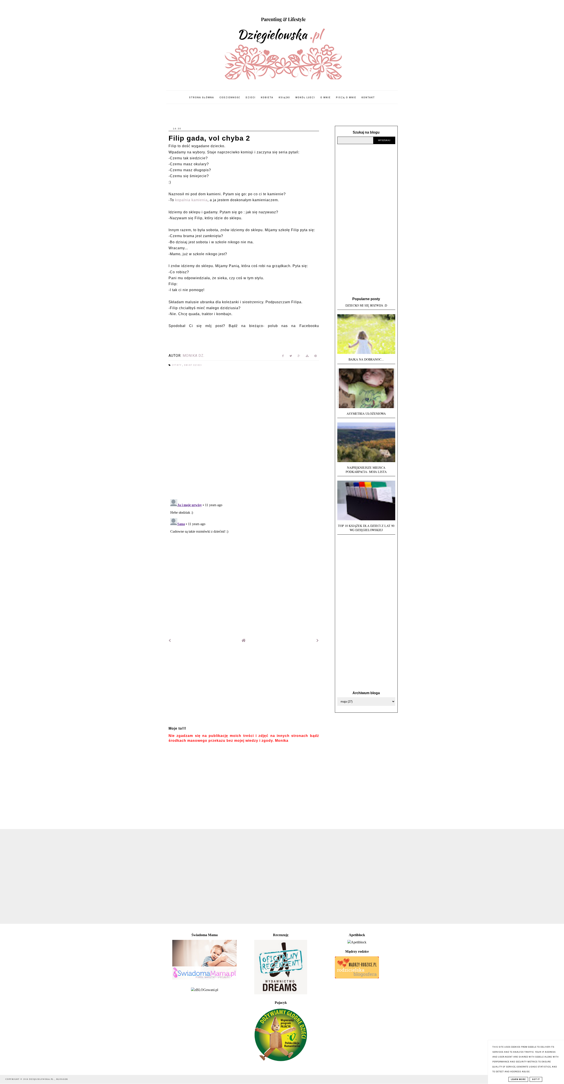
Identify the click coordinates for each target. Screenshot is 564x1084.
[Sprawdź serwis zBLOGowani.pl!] (204, 990)
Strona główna (201, 97)
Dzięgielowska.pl (42, 1079)
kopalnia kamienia (191, 200)
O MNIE (325, 97)
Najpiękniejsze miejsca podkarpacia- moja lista (366, 469)
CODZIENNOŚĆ (229, 97)
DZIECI (251, 97)
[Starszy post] (317, 640)
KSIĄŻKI (284, 97)
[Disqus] (244, 433)
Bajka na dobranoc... (366, 359)
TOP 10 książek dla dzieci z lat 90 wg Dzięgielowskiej (366, 528)
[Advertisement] (244, 686)
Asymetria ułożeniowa (366, 413)
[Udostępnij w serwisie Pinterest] (315, 357)
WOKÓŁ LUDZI (305, 97)
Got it (536, 1079)
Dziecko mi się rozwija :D (366, 305)
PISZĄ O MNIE (346, 97)
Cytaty (177, 365)
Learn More (518, 1079)
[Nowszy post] (170, 640)
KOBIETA (267, 97)
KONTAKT (368, 97)
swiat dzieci (193, 365)
